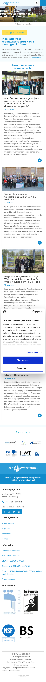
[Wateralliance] (10, 442)
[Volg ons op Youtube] (9, 511)
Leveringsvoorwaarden (11, 550)
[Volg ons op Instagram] (14, 511)
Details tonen (32, 352)
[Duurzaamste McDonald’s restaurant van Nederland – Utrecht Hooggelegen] (40, 415)
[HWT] (25, 453)
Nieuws (5, 539)
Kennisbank (6, 534)
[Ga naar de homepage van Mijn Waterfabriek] (10, 3)
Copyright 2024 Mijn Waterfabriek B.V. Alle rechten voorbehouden (18, 669)
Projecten (6, 528)
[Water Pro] (23, 442)
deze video (36, 58)
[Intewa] (11, 453)
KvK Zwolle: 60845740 (11, 556)
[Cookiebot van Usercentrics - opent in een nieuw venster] (32, 311)
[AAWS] (37, 453)
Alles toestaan (23, 360)
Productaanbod (8, 523)
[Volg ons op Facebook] (4, 511)
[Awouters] (35, 442)
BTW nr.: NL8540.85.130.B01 (13, 561)
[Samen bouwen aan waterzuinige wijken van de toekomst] (40, 243)
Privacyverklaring (8, 579)
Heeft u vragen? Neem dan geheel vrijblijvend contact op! (23, 479)
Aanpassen (21, 368)
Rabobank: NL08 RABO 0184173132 (16, 566)
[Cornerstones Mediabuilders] (23, 675)
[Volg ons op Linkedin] (19, 511)
